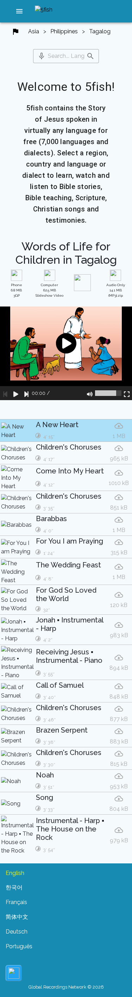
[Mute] (89, 393)
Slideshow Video (49, 290)
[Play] (16, 393)
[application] (66, 353)
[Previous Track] (5, 393)
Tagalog (100, 31)
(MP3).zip (115, 290)
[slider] (108, 393)
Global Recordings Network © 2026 (66, 987)
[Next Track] (26, 393)
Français (16, 902)
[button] (19, 11)
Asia (33, 31)
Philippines (64, 31)
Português (19, 946)
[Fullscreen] (126, 393)
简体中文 (17, 917)
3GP (16, 290)
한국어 (14, 887)
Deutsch (16, 931)
